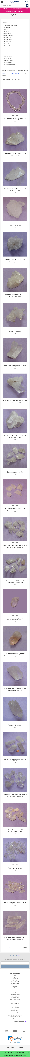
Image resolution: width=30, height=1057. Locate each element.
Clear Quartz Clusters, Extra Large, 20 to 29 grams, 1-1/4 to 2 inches (15, 471)
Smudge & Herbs (15, 997)
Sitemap (21, 1047)
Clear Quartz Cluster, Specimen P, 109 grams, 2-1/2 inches (15, 260)
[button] (15, 1039)
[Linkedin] (16, 955)
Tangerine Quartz (8, 60)
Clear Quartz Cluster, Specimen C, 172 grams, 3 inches (15, 154)
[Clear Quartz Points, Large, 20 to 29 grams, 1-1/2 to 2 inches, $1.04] (15, 815)
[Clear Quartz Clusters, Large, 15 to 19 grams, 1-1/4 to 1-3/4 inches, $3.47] (15, 491)
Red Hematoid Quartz (9, 48)
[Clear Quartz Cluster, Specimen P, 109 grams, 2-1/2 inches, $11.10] (15, 244)
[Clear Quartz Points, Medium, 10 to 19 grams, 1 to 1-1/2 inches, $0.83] (15, 850)
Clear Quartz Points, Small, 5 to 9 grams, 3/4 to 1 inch (14, 903)
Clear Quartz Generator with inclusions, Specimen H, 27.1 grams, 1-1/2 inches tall (14, 654)
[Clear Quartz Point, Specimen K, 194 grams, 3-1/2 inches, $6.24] (15, 709)
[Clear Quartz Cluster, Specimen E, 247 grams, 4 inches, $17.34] (15, 174)
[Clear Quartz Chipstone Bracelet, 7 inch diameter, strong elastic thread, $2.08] (15, 101)
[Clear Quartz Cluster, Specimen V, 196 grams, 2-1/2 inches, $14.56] (15, 350)
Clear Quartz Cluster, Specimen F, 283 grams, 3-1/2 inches (15, 224)
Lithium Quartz (8, 37)
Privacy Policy (10, 1047)
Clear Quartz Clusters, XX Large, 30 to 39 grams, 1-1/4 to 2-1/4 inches (15, 546)
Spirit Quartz (7, 58)
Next (24, 85)
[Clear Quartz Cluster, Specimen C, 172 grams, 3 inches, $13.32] (15, 138)
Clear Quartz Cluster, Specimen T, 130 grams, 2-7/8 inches (15, 295)
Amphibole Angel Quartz (10, 25)
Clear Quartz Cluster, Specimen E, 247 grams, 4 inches (15, 189)
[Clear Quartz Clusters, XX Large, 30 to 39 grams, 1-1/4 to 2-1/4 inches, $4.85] (15, 529)
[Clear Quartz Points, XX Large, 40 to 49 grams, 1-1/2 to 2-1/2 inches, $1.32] (15, 923)
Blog (15, 987)
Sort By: (14, 79)
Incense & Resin (15, 996)
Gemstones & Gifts (15, 994)
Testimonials (15, 984)
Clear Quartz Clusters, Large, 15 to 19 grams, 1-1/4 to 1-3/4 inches (15, 509)
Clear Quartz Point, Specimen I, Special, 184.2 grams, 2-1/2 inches (15, 689)
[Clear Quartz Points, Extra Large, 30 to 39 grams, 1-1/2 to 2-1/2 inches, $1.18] (15, 780)
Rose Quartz (7, 50)
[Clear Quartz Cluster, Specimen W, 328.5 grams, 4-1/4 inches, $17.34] (15, 386)
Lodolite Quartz (8, 39)
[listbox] (22, 79)
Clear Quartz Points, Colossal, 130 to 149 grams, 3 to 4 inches (15, 760)
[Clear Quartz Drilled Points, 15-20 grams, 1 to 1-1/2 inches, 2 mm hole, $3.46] (15, 601)
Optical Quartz (8, 43)
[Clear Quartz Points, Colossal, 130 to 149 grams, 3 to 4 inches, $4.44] (15, 744)
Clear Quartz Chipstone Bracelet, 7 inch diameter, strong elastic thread (15, 118)
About (15, 975)
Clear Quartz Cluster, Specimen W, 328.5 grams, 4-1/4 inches (15, 401)
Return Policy (15, 978)
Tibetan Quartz (8, 62)
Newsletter (15, 986)
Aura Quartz (7, 27)
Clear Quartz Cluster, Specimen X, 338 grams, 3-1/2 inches (15, 436)
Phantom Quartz (8, 45)
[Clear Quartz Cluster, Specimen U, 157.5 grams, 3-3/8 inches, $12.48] (15, 315)
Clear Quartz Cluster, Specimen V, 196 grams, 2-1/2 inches (15, 366)
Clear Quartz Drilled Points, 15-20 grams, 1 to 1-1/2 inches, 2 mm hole (15, 618)
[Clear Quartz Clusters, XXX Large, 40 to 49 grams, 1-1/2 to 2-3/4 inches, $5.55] (15, 566)
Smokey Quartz (8, 56)
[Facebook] (10, 955)
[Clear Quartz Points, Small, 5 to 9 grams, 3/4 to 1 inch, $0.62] (15, 887)
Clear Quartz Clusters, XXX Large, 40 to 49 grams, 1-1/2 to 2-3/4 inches (15, 581)
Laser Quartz (7, 33)
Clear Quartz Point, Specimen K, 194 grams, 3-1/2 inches (15, 724)
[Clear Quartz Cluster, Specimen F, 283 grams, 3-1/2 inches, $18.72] (15, 209)
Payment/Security (15, 981)
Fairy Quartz (7, 31)
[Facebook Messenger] (18, 955)
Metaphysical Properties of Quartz (10, 73)
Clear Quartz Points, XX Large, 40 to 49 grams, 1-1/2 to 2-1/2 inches (15, 938)
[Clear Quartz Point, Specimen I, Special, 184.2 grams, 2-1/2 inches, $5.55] (15, 674)
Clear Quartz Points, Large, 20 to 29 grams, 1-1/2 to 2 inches (15, 830)
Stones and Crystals (15, 999)
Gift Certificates (15, 983)
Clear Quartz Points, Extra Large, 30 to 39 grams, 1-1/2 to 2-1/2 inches (15, 795)
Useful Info (15, 980)
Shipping (15, 977)
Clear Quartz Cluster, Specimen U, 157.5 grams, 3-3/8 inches (15, 330)
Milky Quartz (7, 41)
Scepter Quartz (8, 54)
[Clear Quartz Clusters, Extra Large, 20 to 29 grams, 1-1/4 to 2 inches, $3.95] (15, 456)
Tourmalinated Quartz (9, 64)
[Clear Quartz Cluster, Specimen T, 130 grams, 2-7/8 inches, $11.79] (15, 280)
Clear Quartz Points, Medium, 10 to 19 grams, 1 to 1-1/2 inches (15, 867)
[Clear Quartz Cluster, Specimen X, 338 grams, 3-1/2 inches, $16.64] (15, 421)
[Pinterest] (13, 955)
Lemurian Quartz (8, 35)
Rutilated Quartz (8, 52)
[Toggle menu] (2, 2)
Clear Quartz (7, 29)
